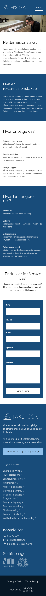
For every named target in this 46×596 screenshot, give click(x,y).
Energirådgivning (11, 470)
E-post (8, 332)
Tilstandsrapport (11, 474)
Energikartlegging (12, 502)
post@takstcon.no (16, 539)
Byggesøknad (9, 498)
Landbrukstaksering (13, 478)
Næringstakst (9, 482)
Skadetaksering (10, 510)
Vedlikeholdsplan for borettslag (18, 518)
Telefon (9, 320)
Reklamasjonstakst (12, 494)
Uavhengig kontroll (12, 490)
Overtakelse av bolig (13, 506)
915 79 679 (13, 535)
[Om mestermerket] (23, 562)
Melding (9, 362)
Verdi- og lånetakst (12, 486)
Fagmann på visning (13, 514)
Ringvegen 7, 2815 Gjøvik (19, 543)
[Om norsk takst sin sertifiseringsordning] (8, 562)
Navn (8, 305)
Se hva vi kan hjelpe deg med (21, 451)
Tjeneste (9, 347)
